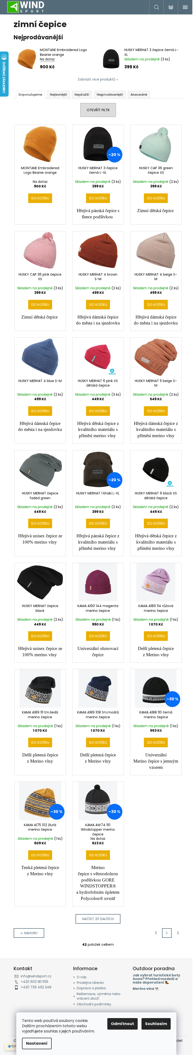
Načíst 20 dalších (98, 918)
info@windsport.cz (36, 976)
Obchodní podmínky (94, 1004)
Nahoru (31, 933)
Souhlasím (156, 1023)
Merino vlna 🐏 (146, 989)
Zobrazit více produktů (96, 79)
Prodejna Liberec (90, 982)
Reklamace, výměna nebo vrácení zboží (98, 996)
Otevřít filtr (98, 110)
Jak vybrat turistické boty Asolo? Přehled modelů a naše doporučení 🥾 (156, 979)
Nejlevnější (58, 94)
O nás (82, 977)
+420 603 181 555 (34, 981)
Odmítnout (122, 1023)
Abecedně (139, 94)
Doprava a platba (91, 988)
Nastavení (37, 1043)
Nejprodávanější (110, 94)
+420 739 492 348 (36, 987)
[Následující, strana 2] (167, 933)
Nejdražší (82, 94)
